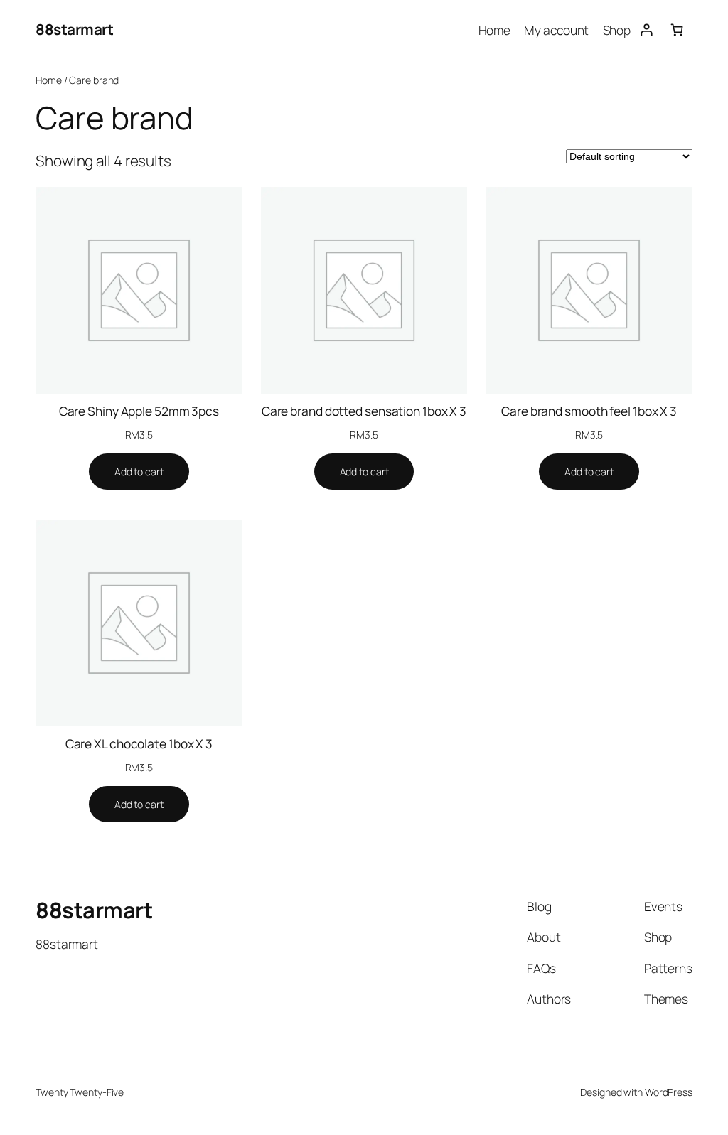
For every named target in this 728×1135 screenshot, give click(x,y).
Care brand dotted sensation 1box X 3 (364, 410)
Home (49, 80)
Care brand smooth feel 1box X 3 (589, 410)
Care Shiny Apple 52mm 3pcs (139, 410)
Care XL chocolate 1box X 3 (139, 743)
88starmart (74, 29)
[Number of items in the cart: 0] (677, 29)
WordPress (668, 1092)
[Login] (646, 29)
